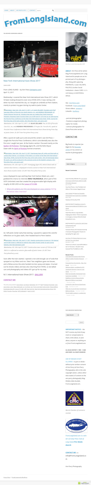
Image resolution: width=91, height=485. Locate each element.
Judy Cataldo (69, 193)
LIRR (25, 289)
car (24, 287)
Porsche (9, 291)
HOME (6, 10)
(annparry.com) (35, 90)
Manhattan (32, 285)
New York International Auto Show (44, 289)
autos (11, 287)
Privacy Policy (7, 477)
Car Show (27, 287)
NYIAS (5, 291)
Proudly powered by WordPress (19, 477)
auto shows (7, 287)
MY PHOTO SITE (21, 10)
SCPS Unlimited (22, 291)
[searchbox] (45, 10)
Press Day (14, 291)
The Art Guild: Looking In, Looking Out (76, 293)
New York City (30, 289)
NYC (55, 289)
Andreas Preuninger (49, 285)
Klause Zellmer (54, 287)
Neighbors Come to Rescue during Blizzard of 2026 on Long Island (76, 206)
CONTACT (32, 10)
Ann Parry (68, 238)
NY (37, 285)
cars (32, 287)
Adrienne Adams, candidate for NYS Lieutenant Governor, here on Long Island (75, 269)
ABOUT (12, 10)
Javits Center (46, 287)
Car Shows (26, 285)
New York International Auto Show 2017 (22, 80)
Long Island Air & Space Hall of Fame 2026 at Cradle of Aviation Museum (76, 181)
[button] (53, 10)
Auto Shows (20, 285)
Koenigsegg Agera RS (9, 289)
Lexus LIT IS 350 (19, 289)
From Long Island (37, 287)
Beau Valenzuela (18, 287)
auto (56, 285)
